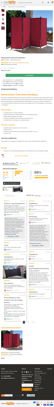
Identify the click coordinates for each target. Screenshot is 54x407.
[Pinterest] (24, 372)
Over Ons (49, 368)
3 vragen (26, 62)
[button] (50, 32)
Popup (16, 68)
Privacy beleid (38, 378)
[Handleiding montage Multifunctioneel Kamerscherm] (2, 155)
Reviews (37, 386)
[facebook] (28, 372)
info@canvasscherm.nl (9, 378)
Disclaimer (37, 384)
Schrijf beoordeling (12, 183)
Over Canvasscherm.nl (40, 373)
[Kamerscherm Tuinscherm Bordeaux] (11, 340)
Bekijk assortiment (2, 2)
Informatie (37, 368)
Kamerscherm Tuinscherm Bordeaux (10, 352)
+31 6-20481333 (6, 376)
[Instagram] (22, 372)
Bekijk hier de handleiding (21, 155)
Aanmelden (27, 389)
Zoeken (43, 2)
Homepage (3, 6)
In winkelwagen (29, 75)
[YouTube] (26, 372)
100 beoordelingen (17, 62)
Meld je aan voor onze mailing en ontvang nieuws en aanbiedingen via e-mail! (27, 378)
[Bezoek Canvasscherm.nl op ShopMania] (31, 395)
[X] (30, 372)
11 (32, 322)
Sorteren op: (30, 195)
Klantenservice (38, 371)
